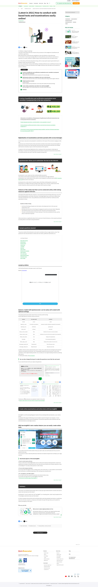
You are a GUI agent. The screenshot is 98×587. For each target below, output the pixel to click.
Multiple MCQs (23, 243)
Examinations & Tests (46, 6)
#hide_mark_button (23, 336)
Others (54, 6)
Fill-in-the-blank (23, 253)
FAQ (47, 3)
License (45, 557)
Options (45, 554)
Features (31, 3)
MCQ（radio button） (24, 240)
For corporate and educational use (64, 3)
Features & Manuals (46, 558)
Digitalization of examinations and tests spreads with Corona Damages (36, 75)
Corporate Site (21, 583)
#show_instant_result (23, 334)
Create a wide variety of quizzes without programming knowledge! (32, 400)
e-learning (51, 6)
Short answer (22, 249)
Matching (22, 248)
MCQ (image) (22, 258)
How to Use (41, 3)
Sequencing (22, 245)
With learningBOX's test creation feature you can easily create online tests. (37, 87)
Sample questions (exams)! (28, 81)
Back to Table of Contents (57, 154)
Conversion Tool (46, 569)
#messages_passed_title (23, 344)
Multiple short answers (24, 251)
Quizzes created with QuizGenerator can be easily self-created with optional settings (39, 83)
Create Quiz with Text (47, 566)
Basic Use (58, 552)
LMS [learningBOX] (75, 0)
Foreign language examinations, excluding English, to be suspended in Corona (35, 122)
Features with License (59, 560)
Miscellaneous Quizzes (38, 6)
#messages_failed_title (24, 346)
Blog (45, 3)
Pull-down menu (23, 256)
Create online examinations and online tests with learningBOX (36, 86)
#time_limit (23, 329)
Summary (25, 89)
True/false (22, 246)
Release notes (46, 560)
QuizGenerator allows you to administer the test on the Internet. (36, 77)
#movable (23, 339)
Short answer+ (23, 252)
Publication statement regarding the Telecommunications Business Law (68, 583)
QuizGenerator (26, 6)
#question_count (23, 324)
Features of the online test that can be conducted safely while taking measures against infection (41, 78)
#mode (23, 321)
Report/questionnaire (24, 255)
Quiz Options (58, 557)
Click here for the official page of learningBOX (27, 478)
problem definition (31, 6)
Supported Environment (60, 564)
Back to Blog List (40, 532)
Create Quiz (36, 3)
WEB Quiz (43, 525)
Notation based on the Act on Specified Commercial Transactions (40, 583)
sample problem (26, 82)
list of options (32, 355)
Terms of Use (27, 583)
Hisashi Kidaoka (25, 525)
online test (46, 525)
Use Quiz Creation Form (60, 558)
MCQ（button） (23, 242)
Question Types (46, 552)
